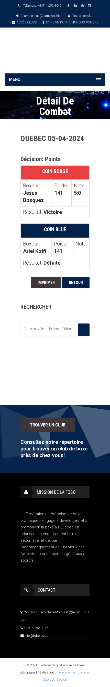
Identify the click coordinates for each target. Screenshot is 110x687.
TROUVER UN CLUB (47, 424)
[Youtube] (83, 5)
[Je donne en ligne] (55, 60)
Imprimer (46, 282)
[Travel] (55, 41)
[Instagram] (90, 5)
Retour (76, 282)
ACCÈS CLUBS (27, 22)
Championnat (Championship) (41, 16)
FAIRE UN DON (56, 22)
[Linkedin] (76, 5)
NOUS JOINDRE (87, 22)
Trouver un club (82, 16)
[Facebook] (69, 5)
